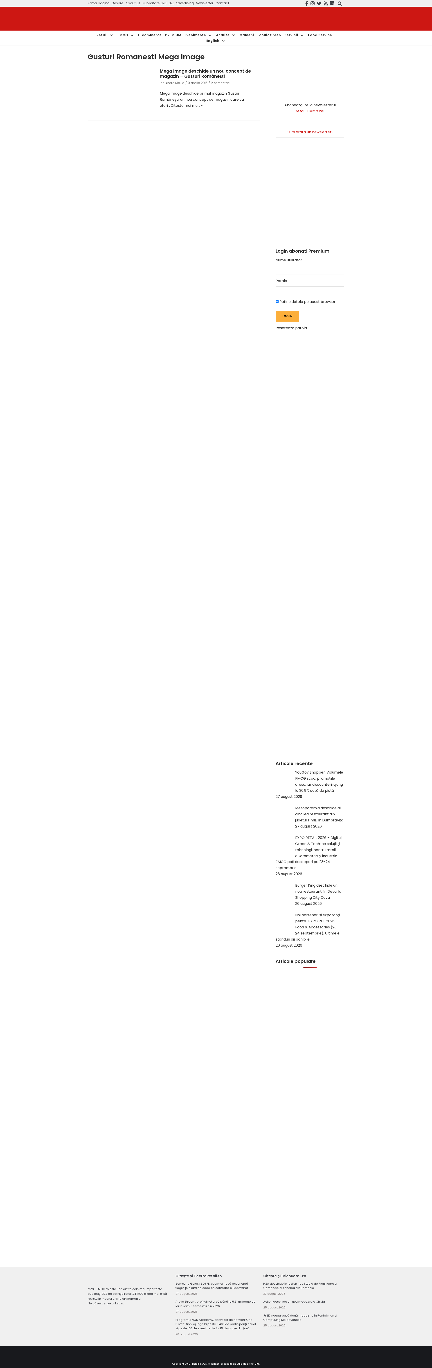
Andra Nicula (174, 83)
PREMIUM (173, 35)
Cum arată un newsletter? (310, 132)
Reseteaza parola (291, 328)
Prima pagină (99, 3)
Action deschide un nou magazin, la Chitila (294, 1301)
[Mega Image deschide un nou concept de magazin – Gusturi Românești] (121, 91)
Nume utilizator (289, 260)
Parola (281, 280)
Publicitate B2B (154, 3)
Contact (222, 3)
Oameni (247, 35)
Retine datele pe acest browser (307, 301)
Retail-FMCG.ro (201, 1364)
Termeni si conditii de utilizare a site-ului (235, 1364)
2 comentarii (220, 83)
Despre (117, 3)
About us (133, 3)
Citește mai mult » (186, 105)
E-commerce (150, 35)
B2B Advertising (181, 3)
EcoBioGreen (269, 35)
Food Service (320, 35)
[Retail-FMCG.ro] (121, 18)
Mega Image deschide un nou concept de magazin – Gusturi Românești (205, 73)
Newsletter (204, 3)
